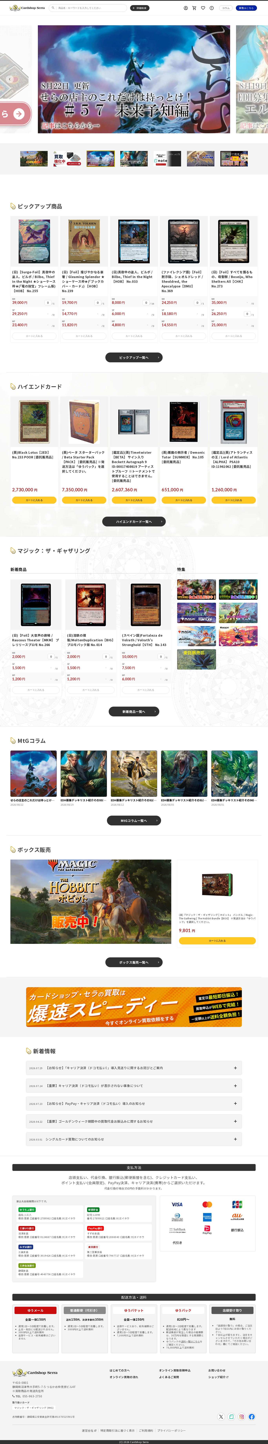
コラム (226, 8)
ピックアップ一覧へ (134, 357)
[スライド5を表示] (167, 158)
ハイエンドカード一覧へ (134, 521)
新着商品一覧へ (134, 711)
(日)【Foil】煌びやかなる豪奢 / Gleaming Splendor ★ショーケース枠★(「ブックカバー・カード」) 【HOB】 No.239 (83, 281)
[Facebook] (252, 1417)
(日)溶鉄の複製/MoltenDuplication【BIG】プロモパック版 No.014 (90, 640)
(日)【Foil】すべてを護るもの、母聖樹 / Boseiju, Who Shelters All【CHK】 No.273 (232, 279)
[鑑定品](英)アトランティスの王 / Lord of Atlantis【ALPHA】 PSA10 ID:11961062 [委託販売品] (232, 459)
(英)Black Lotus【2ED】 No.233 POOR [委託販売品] (32, 454)
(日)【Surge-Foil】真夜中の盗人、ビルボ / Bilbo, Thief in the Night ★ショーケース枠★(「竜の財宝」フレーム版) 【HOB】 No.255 (34, 281)
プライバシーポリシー (171, 1430)
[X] (221, 1417)
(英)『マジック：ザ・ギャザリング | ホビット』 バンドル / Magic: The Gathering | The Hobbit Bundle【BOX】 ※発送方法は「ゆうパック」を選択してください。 (217, 918)
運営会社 (87, 1430)
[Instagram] (241, 1417)
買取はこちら (246, 8)
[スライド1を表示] (34, 158)
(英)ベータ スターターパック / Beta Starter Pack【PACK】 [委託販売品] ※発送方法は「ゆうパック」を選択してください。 (83, 461)
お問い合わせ (217, 1370)
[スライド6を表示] (200, 158)
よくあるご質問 (169, 1377)
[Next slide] (258, 79)
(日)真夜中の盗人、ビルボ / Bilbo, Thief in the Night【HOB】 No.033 (132, 277)
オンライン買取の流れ (124, 1377)
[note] (231, 1417)
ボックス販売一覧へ (134, 962)
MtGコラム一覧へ (134, 820)
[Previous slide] (10, 79)
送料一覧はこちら (190, 1341)
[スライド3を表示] (100, 158)
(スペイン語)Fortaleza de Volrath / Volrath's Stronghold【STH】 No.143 (144, 640)
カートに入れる (34, 336)
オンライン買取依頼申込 (175, 1370)
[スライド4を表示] (134, 158)
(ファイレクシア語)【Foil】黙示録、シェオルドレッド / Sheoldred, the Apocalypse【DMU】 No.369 (182, 281)
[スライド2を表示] (67, 158)
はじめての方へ (120, 1370)
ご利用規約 (146, 1430)
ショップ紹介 (217, 1377)
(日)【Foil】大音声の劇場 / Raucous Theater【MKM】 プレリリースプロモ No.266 (35, 640)
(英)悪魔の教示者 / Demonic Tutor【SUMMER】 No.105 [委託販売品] (183, 457)
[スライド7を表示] (234, 158)
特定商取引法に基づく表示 (117, 1430)
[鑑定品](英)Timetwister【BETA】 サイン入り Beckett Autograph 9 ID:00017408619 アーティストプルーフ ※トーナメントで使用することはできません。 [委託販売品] (133, 466)
